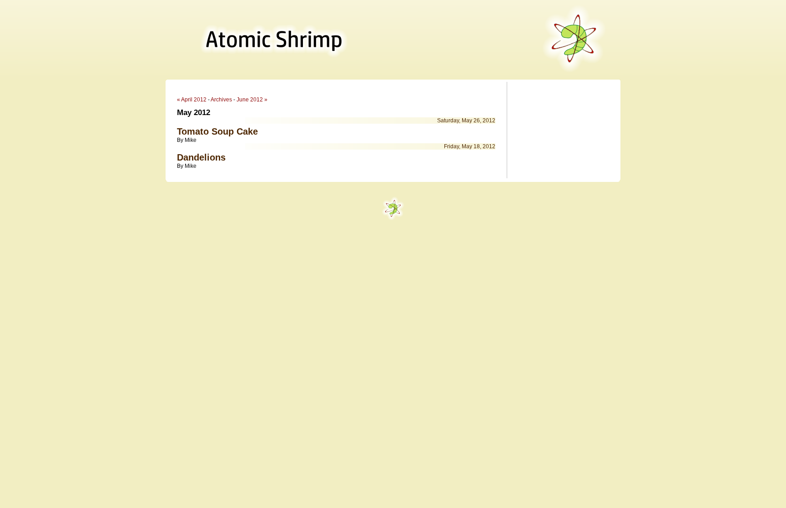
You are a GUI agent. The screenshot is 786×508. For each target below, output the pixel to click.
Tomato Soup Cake (217, 131)
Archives (221, 99)
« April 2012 (192, 99)
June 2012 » (252, 99)
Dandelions (201, 157)
